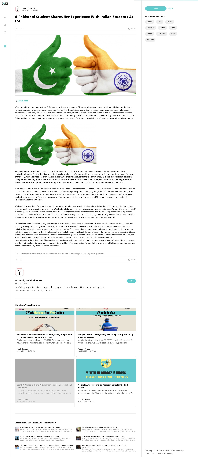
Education (150, 28)
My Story (150, 40)
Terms (152, 453)
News (173, 34)
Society (149, 22)
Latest (173, 28)
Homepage (149, 451)
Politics (169, 22)
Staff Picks (162, 34)
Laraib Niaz (23, 100)
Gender (149, 34)
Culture (162, 28)
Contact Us (159, 453)
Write (156, 8)
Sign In (170, 8)
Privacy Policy (168, 453)
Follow (131, 281)
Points (173, 451)
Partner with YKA (164, 451)
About (156, 451)
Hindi (160, 22)
